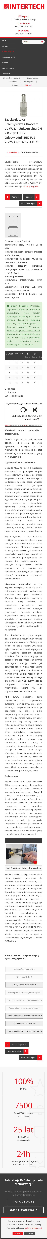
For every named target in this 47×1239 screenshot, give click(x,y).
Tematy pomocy (33, 78)
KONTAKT (28, 85)
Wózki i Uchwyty (8, 57)
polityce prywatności (33, 1228)
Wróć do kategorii (28, 203)
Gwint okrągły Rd (23, 977)
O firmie (15, 85)
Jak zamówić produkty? (11, 78)
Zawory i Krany (8, 68)
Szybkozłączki (8, 51)
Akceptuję (17, 1233)
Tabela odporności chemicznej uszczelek (24, 1031)
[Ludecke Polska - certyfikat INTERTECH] (23, 425)
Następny (28, 197)
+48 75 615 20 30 (23, 25)
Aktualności (13, 82)
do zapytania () (23, 32)
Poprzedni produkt (19, 1044)
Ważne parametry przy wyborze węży (23, 992)
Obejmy (5, 63)
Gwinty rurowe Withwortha (23, 984)
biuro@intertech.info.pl (23, 18)
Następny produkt (14, 1051)
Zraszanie (6, 74)
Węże (4, 40)
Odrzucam (29, 1233)
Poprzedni (16, 197)
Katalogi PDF (28, 82)
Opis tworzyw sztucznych (23, 1023)
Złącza (5, 46)
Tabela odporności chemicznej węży (23, 1008)
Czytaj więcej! (30, 186)
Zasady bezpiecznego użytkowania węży (24, 1000)
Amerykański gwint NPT (23, 969)
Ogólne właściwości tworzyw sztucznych (24, 1016)
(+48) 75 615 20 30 (22, 1201)
